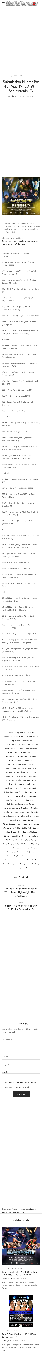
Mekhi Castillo (33, 828)
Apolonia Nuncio (10, 744)
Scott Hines (21, 856)
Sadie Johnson (30, 852)
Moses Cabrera (9, 836)
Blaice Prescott (10, 748)
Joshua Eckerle (29, 804)
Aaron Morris (15, 736)
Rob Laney (8, 848)
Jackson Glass (20, 784)
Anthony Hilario (26, 740)
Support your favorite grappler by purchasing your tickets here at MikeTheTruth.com (20, 242)
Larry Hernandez (32, 812)
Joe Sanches (20, 796)
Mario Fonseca (21, 824)
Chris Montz (32, 756)
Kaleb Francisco (20, 812)
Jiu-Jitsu (6, 792)
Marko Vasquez (33, 824)
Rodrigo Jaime (18, 848)
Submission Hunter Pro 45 (27, 860)
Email (6, 1065)
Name (6, 1056)
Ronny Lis (20, 852)
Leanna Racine (22, 816)
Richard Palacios (32, 844)
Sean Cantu (31, 856)
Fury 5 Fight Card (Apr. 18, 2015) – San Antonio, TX (19, 1336)
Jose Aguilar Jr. (31, 800)
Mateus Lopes (9, 828)
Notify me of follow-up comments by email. (21, 1082)
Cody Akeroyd (27, 760)
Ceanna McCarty (11, 756)
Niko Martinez (32, 836)
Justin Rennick (8, 812)
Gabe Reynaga (21, 776)
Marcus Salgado (9, 824)
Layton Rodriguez (9, 816)
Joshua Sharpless (22, 808)
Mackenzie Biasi (14, 820)
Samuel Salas (11, 856)
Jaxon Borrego (21, 788)
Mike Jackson (15, 96)
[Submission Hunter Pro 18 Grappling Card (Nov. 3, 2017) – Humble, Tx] (21, 1246)
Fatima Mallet (10, 776)
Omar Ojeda (20, 840)
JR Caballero (33, 808)
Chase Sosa (22, 756)
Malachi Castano (28, 820)
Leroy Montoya (33, 816)
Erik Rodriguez (31, 772)
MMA (15, 1331)
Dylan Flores (20, 772)
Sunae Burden (8, 864)
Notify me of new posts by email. (17, 1087)
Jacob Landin (9, 788)
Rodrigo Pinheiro (31, 848)
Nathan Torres (21, 836)
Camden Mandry (14, 752)
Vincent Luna (15, 868)
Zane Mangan (26, 868)
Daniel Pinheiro (27, 764)
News (29, 76)
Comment (7, 1039)
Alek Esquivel (34, 736)
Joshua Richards (9, 808)
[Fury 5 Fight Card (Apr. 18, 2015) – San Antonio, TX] (21, 1311)
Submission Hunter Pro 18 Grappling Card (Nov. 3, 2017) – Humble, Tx (19, 1273)
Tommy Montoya (32, 864)
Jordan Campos (10, 800)
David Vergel (21, 768)
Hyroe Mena (10, 780)
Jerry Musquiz (31, 788)
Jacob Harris (30, 784)
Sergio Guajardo (11, 860)
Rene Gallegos (8, 844)
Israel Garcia (31, 780)
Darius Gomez (11, 768)
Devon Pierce (10, 772)
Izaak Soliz (10, 784)
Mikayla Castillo (22, 832)
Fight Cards (19, 76)
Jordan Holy (21, 800)
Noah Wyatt (10, 840)
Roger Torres (11, 852)
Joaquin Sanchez (31, 792)
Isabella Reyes (21, 780)
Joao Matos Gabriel (17, 792)
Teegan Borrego (20, 864)
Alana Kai (24, 736)
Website (5, 1072)
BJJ (11, 76)
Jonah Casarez (31, 796)
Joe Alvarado (10, 796)
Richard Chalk (20, 844)
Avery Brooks (22, 744)
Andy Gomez (15, 740)
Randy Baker (30, 840)
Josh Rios (10, 804)
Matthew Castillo (21, 828)
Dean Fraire (31, 768)
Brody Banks (20, 748)
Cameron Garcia (27, 752)
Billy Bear (31, 744)
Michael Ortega (10, 832)
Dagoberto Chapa (14, 764)
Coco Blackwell (15, 760)
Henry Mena (32, 776)
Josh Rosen (19, 804)
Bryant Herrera (31, 748)
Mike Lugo (33, 832)
